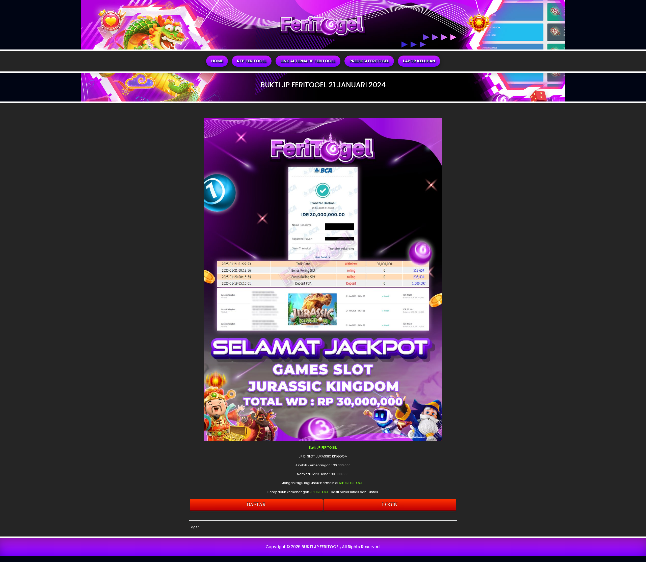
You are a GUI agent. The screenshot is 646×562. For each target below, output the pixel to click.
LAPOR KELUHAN (419, 61)
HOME (217, 61)
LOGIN (389, 504)
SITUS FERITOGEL (351, 483)
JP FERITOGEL (320, 492)
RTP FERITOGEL (251, 61)
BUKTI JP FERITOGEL (321, 547)
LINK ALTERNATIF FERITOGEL (308, 61)
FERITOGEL (329, 447)
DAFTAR (256, 504)
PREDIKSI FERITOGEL (369, 61)
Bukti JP (315, 447)
